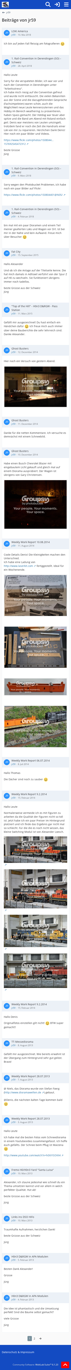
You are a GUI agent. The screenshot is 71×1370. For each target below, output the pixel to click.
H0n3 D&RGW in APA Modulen (29, 1256)
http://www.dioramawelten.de (23, 1092)
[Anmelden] (57, 4)
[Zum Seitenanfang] (65, 1365)
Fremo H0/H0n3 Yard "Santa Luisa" (32, 1170)
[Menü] (66, 4)
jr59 (13, 34)
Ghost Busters (20, 348)
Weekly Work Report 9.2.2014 (29, 794)
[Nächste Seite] (40, 1338)
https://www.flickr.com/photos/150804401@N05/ (33, 194)
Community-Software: (35, 1364)
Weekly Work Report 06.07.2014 (30, 760)
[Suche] (48, 4)
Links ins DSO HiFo (22, 1217)
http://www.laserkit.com (18, 566)
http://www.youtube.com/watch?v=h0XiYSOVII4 (32, 1155)
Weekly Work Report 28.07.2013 (30, 1076)
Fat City (15, 251)
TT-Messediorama (22, 1041)
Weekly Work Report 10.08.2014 (30, 542)
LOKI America (19, 31)
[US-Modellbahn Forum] (5, 4)
